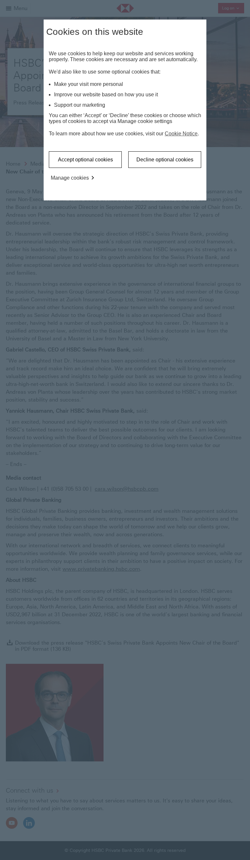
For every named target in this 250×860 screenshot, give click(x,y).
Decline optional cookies (164, 159)
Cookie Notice (181, 133)
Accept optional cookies (85, 159)
